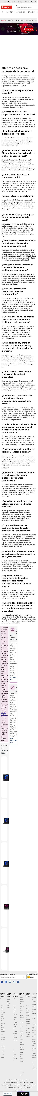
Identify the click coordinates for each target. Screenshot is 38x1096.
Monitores (15, 1046)
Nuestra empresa (3, 1002)
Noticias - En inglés (2, 1007)
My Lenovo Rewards (21, 1030)
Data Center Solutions (34, 1067)
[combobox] (27, 7)
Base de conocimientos (22, 1072)
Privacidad (7, 1082)
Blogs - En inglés (22, 1048)
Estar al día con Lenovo (21, 1024)
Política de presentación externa (27, 1085)
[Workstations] (34, 20)
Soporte (27, 1005)
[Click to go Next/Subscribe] (24, 977)
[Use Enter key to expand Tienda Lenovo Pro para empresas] (15, 2)
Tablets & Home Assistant (34, 1055)
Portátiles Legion (34, 1017)
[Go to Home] (6, 7)
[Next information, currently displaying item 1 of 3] (35, 29)
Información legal (3, 1038)
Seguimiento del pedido (28, 1010)
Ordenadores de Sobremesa (15, 1025)
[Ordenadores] (24, 20)
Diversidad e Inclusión (3, 1052)
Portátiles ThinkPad (34, 999)
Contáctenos (28, 1002)
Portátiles (15, 1002)
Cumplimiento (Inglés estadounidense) (3, 1027)
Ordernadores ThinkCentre (34, 1042)
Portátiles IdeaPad (34, 1011)
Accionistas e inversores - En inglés (3, 1016)
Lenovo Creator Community (22, 1000)
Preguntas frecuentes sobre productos (28, 1020)
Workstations (15, 1018)
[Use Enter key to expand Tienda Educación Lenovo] (26, 2)
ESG (1, 1034)
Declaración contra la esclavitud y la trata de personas (18, 1087)
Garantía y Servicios (22, 1063)
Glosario (21, 1068)
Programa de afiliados (18, 1090)
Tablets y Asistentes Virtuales (15, 1034)
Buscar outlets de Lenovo (21, 1055)
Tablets (34, 1027)
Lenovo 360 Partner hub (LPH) (8, 1003)
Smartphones (15, 1041)
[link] (35, 2)
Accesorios (15, 1050)
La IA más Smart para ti (15, 1008)
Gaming (15, 1014)
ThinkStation (34, 1061)
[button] (32, 2)
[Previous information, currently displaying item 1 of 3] (3, 29)
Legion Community (22, 1017)
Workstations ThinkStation (34, 1033)
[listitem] (4, 777)
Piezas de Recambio (15, 1057)
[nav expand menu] (2, 12)
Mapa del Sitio (14, 1085)
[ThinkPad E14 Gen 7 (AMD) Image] (6, 778)
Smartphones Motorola (34, 1023)
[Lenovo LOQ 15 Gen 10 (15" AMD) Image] (6, 907)
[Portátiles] (14, 20)
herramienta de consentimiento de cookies (21, 1082)
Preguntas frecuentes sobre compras (28, 1032)
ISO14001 (2, 1058)
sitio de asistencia (4, 714)
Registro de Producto (22, 1037)
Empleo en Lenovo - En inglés (3, 1045)
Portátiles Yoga (34, 1005)
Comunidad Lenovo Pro (22, 1009)
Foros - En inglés (22, 1043)
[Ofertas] (6, 20)
